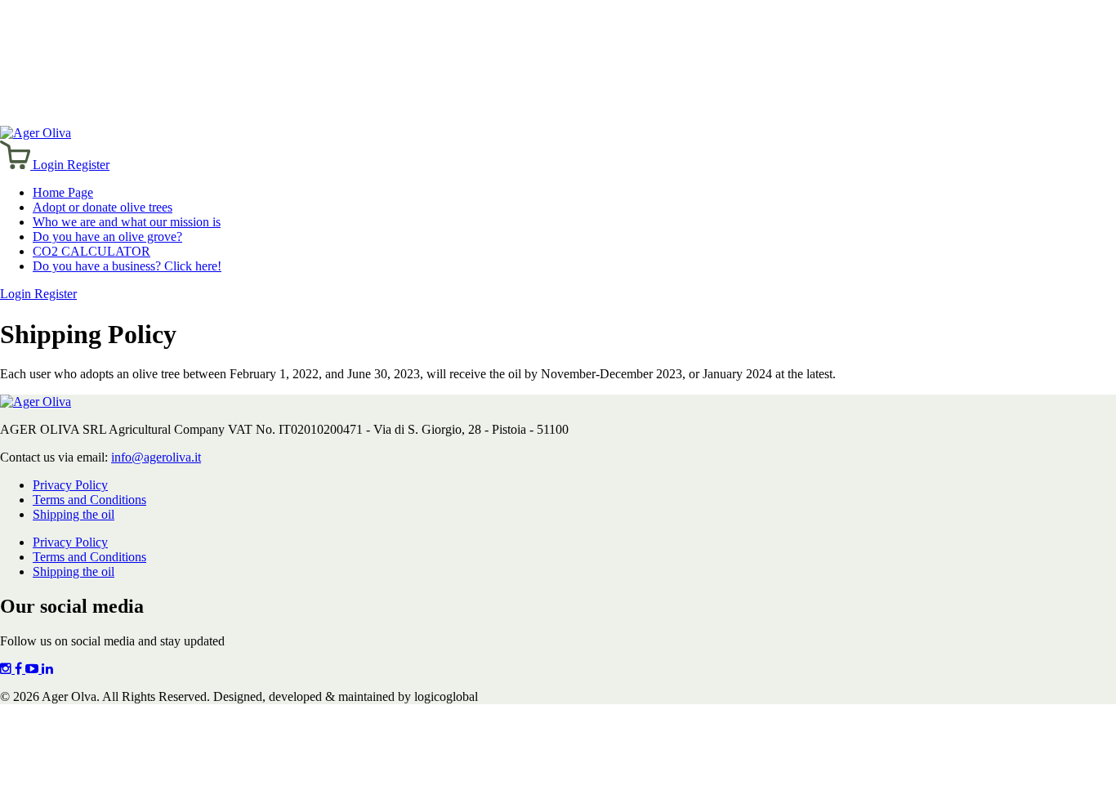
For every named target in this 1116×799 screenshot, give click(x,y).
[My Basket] (16, 165)
